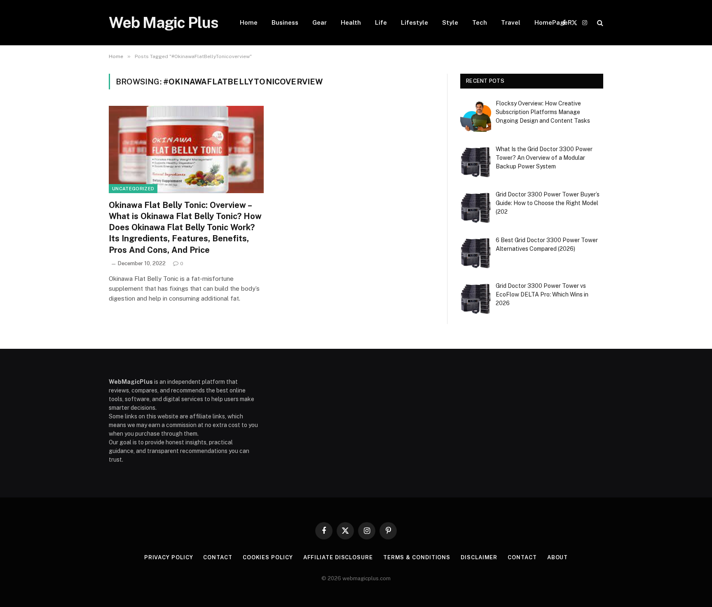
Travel (510, 22)
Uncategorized (133, 188)
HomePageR (553, 22)
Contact (217, 557)
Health (351, 22)
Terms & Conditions (416, 557)
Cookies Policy (268, 557)
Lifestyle (414, 22)
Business (285, 22)
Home (249, 22)
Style (450, 22)
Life (381, 22)
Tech (479, 22)
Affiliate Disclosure (338, 557)
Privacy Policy (168, 557)
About (557, 557)
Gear (319, 22)
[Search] (599, 23)
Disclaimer (479, 557)
